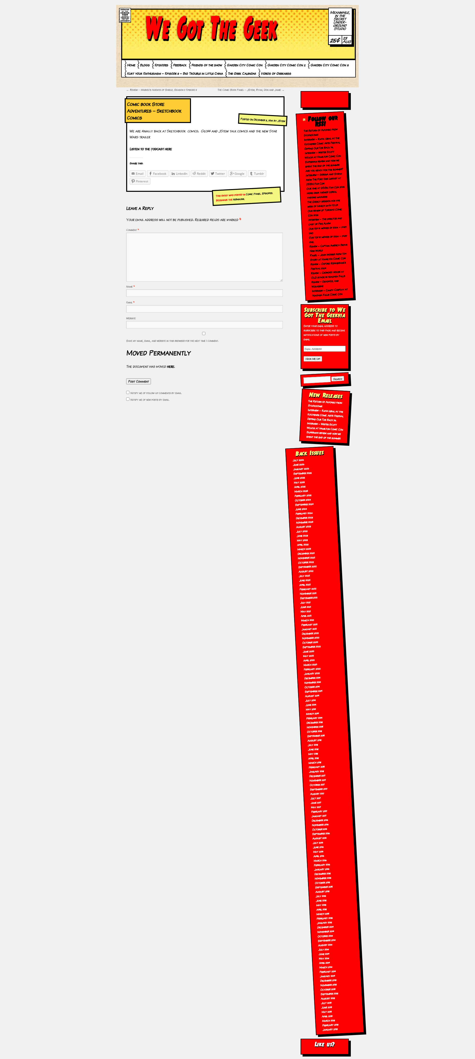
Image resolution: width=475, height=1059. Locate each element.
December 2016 (319, 820)
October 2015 (322, 882)
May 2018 (313, 753)
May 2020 (308, 656)
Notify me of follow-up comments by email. (156, 392)
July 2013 (326, 1003)
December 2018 (314, 722)
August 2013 (328, 998)
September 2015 (324, 887)
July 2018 (313, 744)
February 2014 (327, 971)
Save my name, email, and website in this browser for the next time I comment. (172, 340)
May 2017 (316, 807)
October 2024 (303, 500)
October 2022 (306, 562)
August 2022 (305, 571)
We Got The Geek (211, 28)
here (170, 366)
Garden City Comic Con (244, 65)
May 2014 (324, 958)
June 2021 (305, 607)
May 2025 (299, 482)
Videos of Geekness (276, 73)
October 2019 (312, 687)
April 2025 (300, 487)
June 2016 (318, 847)
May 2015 (321, 905)
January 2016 (321, 869)
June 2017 (315, 802)
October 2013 (328, 989)
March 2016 (320, 860)
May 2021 (306, 611)
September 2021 (309, 597)
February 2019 (314, 717)
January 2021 (309, 629)
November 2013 (328, 985)
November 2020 (310, 638)
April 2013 (327, 1016)
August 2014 (325, 945)
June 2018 (313, 749)
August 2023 (303, 526)
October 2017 (317, 784)
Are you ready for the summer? (324, 169)
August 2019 (312, 695)
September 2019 (314, 691)
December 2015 (322, 873)
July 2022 (304, 575)
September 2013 (329, 993)
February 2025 (302, 495)
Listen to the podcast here (151, 148)
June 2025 (299, 478)
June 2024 (301, 509)
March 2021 (307, 620)
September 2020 (311, 646)
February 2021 (309, 624)
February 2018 (317, 766)
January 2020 (312, 673)
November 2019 (312, 682)
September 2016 (321, 833)
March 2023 (304, 549)
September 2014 (327, 940)
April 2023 (303, 544)
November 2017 (317, 780)
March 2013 (328, 1020)
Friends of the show (206, 65)
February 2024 (304, 513)
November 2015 (322, 878)
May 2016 (318, 851)
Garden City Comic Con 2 (286, 65)
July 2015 (320, 896)
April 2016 (318, 856)
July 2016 (318, 842)
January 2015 (324, 922)
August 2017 (317, 793)
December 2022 (306, 553)
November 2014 (325, 931)
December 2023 (304, 517)
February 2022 (307, 589)
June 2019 (311, 705)
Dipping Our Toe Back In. (318, 147)
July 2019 (310, 700)
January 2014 (327, 976)
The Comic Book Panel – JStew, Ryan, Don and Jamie (251, 89)
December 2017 (317, 775)
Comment (132, 229)
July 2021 (305, 602)
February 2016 (322, 864)
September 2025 (302, 473)
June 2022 (304, 580)
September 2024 (304, 504)
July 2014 (323, 949)
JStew (281, 121)
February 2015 (325, 918)
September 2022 (307, 566)
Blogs (145, 65)
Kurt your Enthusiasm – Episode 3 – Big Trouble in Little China (175, 73)
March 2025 (301, 491)
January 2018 (316, 771)
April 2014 (324, 962)
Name (130, 286)
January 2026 (301, 469)
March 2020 (310, 664)
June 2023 (302, 535)
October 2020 (310, 642)
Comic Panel (253, 194)
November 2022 (306, 557)
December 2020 (310, 633)
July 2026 (298, 460)
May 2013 (327, 1011)
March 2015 (323, 913)
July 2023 (302, 531)
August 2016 (319, 838)
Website (131, 318)
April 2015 (321, 909)
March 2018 (315, 762)
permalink (238, 199)
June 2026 (299, 464)
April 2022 (305, 584)
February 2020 (312, 669)
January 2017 (319, 815)
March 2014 (325, 967)
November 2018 (315, 726)
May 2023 (302, 540)
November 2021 (308, 593)
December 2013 (328, 980)
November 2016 (320, 824)
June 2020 (308, 651)
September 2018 (316, 735)
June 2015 (321, 900)
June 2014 (324, 954)
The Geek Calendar (242, 73)
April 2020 (309, 660)
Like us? (325, 1044)
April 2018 (313, 758)
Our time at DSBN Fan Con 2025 (325, 187)
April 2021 (306, 615)
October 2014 (325, 936)
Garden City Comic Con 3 (329, 65)
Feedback (180, 65)
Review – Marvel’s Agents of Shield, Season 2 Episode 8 (161, 89)
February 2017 (319, 811)
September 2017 (319, 789)
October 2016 (319, 829)
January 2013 (330, 1029)
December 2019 (312, 678)
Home (131, 65)
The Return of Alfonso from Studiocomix (325, 403)
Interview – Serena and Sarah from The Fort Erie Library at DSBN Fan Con (324, 179)
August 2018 (314, 740)
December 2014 (325, 927)
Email (130, 302)
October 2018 (314, 731)
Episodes (161, 65)
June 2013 (326, 1007)
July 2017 (315, 798)
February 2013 (330, 1025)
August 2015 (322, 891)
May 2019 (311, 709)
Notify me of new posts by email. (149, 399)
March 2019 (312, 713)
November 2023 (304, 522)
